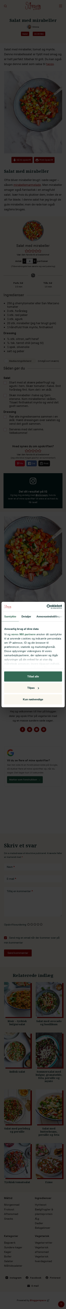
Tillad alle (33, 676)
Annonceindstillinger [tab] (49, 616)
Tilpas (31, 687)
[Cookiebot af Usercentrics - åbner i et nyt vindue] (47, 606)
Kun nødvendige (33, 699)
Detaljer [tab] (26, 616)
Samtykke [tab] (10, 616)
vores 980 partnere (23, 634)
